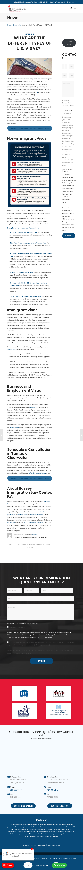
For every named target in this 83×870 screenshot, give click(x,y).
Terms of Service (68, 105)
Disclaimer (66, 100)
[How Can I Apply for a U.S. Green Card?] (1, 435)
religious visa (14, 427)
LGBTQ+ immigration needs (33, 522)
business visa (33, 407)
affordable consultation (37, 473)
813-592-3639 (69, 42)
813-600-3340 (15, 790)
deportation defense (37, 514)
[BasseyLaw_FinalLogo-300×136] (17, 8)
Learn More (42, 865)
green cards (11, 514)
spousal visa (11, 349)
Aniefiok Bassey (35, 534)
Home (9, 25)
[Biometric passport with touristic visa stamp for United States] (29, 66)
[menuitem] (70, 8)
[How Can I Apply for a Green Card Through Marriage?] (81, 435)
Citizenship (17, 25)
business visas (22, 514)
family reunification (38, 512)
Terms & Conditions (53, 845)
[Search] (70, 8)
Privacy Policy (67, 103)
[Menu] (75, 8)
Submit (68, 236)
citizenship (11, 522)
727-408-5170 (52, 790)
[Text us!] (8, 866)
